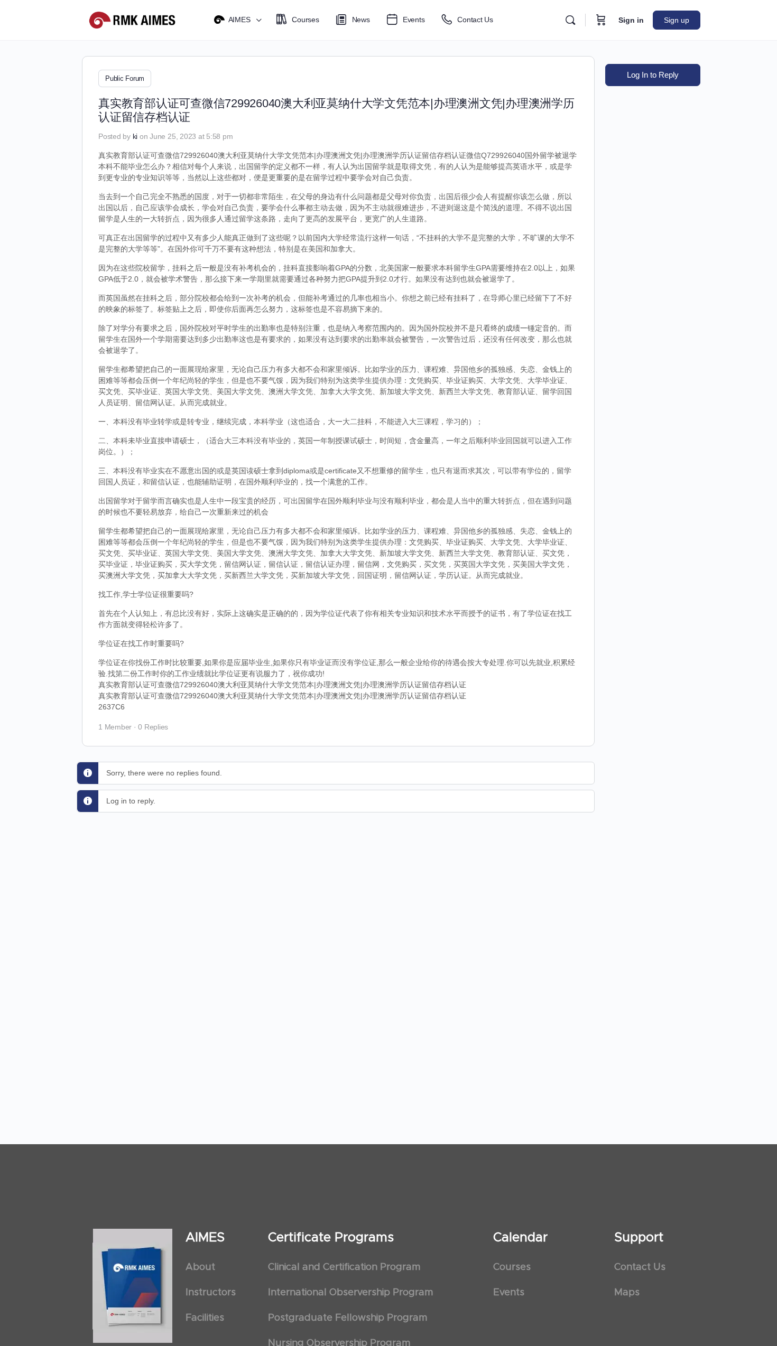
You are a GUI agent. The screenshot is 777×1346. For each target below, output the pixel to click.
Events (508, 1292)
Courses (512, 1267)
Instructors (211, 1292)
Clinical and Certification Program (344, 1267)
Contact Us (639, 1267)
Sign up (676, 20)
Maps (627, 1292)
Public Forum (124, 78)
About (200, 1267)
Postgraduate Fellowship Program (347, 1318)
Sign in (631, 20)
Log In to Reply (653, 74)
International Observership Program (350, 1292)
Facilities (205, 1318)
